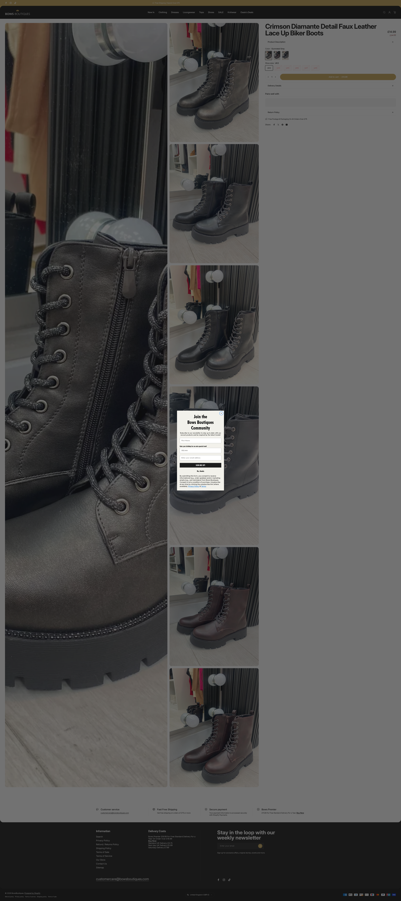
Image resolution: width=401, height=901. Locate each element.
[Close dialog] (221, 413)
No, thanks (200, 471)
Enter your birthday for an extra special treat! (193, 446)
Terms (203, 486)
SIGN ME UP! (200, 465)
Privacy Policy (193, 486)
